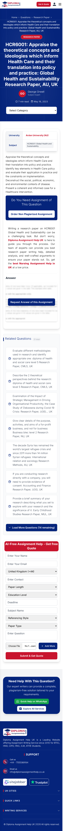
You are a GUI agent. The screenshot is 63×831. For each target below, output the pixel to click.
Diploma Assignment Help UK (26, 240)
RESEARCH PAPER (31, 37)
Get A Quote (43, 4)
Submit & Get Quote (31, 655)
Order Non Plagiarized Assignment (31, 214)
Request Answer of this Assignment (31, 302)
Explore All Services (33, 708)
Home (14, 17)
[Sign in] (54, 4)
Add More (50, 646)
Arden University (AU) (37, 135)
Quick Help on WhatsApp (33, 701)
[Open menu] (60, 4)
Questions (25, 17)
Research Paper (42, 17)
